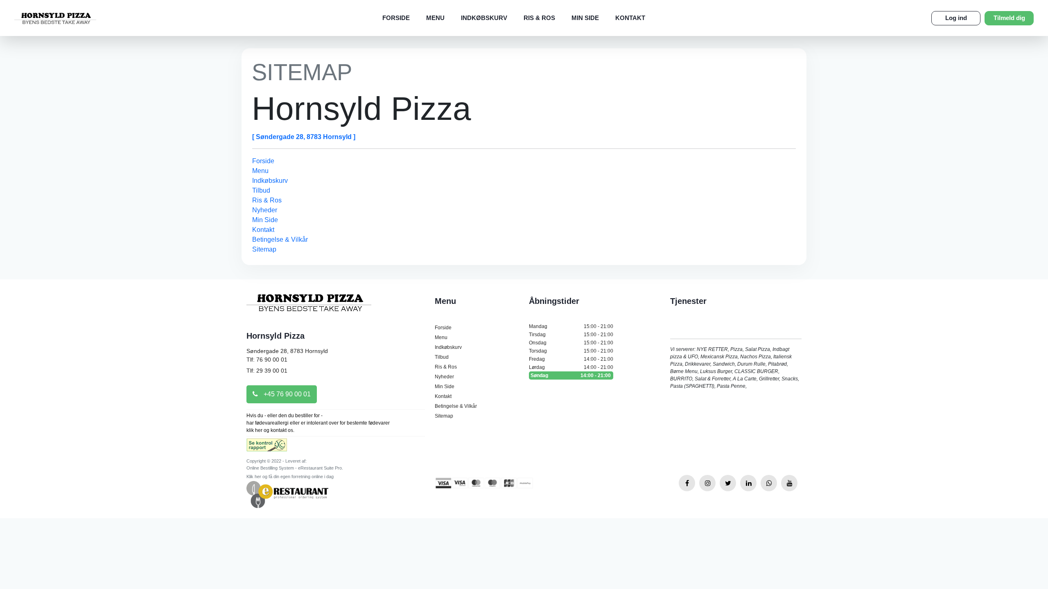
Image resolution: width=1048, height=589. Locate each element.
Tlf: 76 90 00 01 (266, 359)
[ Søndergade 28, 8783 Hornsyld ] (303, 136)
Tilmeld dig (1009, 17)
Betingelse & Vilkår (280, 239)
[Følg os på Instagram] (707, 483)
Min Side (585, 17)
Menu (435, 17)
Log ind (956, 17)
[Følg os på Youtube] (789, 483)
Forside (396, 17)
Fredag (571, 359)
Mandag (571, 326)
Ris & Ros (539, 17)
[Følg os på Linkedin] (748, 483)
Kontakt (630, 17)
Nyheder (264, 210)
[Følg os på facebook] (687, 483)
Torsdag (571, 351)
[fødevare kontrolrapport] (266, 447)
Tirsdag (571, 334)
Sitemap (264, 249)
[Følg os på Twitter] (728, 483)
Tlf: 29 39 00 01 (266, 370)
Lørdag (571, 367)
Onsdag (571, 343)
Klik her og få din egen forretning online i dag (290, 476)
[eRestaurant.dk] (287, 493)
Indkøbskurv (484, 17)
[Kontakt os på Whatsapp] (769, 483)
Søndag (571, 375)
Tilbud (261, 190)
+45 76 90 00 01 (286, 394)
